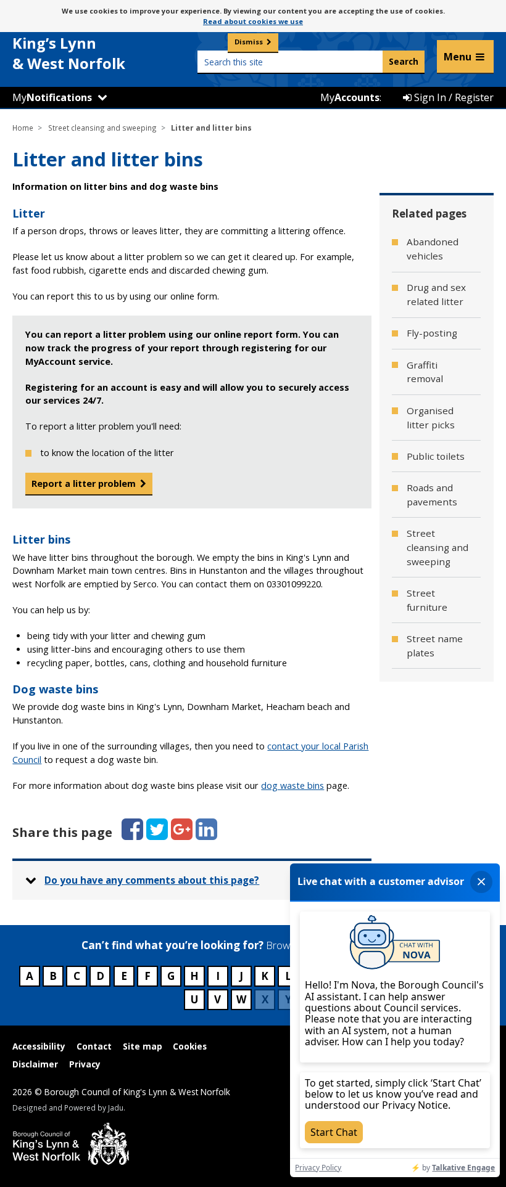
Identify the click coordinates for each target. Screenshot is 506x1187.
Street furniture (427, 600)
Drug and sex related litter (436, 294)
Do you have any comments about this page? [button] (151, 880)
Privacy (85, 1064)
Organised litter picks (431, 417)
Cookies (190, 1046)
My (52, 97)
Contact (94, 1046)
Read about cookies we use (253, 21)
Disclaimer (35, 1064)
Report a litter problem (83, 483)
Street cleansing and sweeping (102, 128)
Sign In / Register (453, 97)
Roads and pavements (432, 494)
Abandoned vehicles (432, 248)
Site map (142, 1046)
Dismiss (248, 41)
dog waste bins (292, 785)
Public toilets (436, 456)
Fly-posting (432, 333)
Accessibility (38, 1046)
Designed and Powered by (67, 1107)
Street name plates (435, 645)
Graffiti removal (425, 372)
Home (22, 128)
